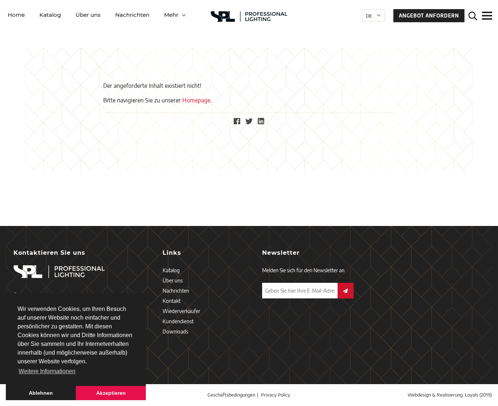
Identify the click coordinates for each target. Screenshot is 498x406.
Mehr (171, 14)
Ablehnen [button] (41, 393)
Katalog (50, 14)
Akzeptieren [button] (111, 393)
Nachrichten (132, 14)
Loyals (471, 395)
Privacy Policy (275, 395)
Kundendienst (178, 321)
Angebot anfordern (429, 16)
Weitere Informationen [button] (47, 371)
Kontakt (171, 301)
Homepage (196, 100)
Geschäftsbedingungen (231, 395)
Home (16, 14)
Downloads (175, 331)
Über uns (88, 14)
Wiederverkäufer (181, 311)
